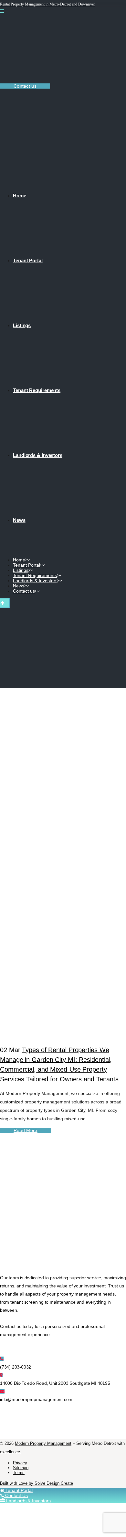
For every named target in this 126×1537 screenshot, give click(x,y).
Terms (19, 1472)
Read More (25, 1130)
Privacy (20, 1462)
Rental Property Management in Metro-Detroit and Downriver (47, 4)
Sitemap (20, 1467)
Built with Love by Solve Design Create (36, 1483)
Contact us (25, 86)
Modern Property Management (43, 1443)
